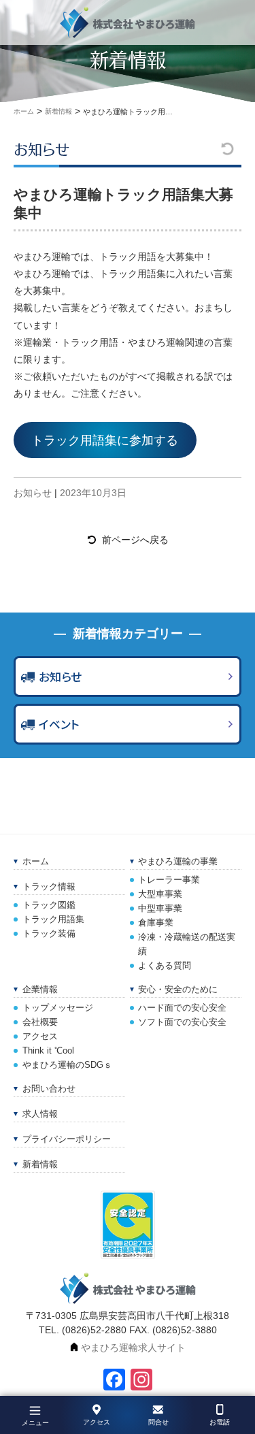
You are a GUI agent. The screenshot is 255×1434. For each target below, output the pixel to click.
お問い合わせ (48, 1089)
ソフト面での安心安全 (182, 1022)
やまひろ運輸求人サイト (133, 1347)
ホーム (35, 861)
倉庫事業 (155, 923)
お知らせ (41, 149)
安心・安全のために (178, 989)
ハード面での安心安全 (182, 1008)
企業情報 (40, 989)
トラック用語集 (53, 919)
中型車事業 (160, 908)
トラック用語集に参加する (104, 440)
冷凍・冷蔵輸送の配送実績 (186, 944)
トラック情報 (48, 887)
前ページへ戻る (135, 539)
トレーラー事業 (169, 880)
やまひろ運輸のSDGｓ (67, 1065)
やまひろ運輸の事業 (178, 861)
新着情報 (40, 1164)
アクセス (40, 1036)
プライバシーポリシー (66, 1139)
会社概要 (40, 1022)
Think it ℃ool (48, 1051)
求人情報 (40, 1114)
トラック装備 (48, 934)
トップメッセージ (57, 1008)
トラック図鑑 (48, 905)
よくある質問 (164, 966)
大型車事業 (160, 894)
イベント (59, 724)
